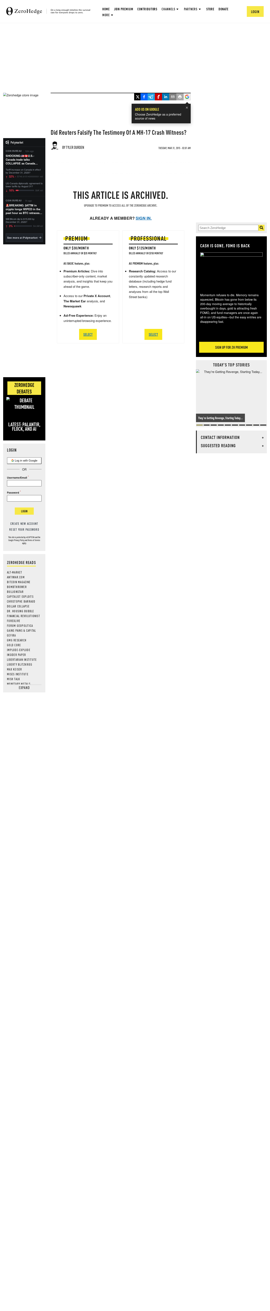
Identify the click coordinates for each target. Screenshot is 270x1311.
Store (210, 9)
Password (13, 492)
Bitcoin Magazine (18, 582)
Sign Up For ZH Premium (231, 347)
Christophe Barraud (21, 601)
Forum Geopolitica (20, 625)
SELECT (88, 334)
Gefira (11, 635)
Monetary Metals (18, 684)
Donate (223, 9)
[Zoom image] (231, 269)
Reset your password (24, 529)
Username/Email (17, 477)
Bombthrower (17, 587)
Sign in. (144, 218)
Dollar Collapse (18, 606)
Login (24, 511)
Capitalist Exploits (20, 596)
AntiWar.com (16, 577)
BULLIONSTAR (15, 592)
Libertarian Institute (22, 659)
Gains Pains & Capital (21, 630)
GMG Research (16, 640)
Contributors (147, 9)
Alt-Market (14, 572)
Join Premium (123, 9)
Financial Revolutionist (23, 616)
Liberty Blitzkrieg (19, 664)
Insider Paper (16, 655)
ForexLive (13, 621)
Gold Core (14, 645)
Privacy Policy (19, 540)
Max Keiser (14, 669)
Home (106, 9)
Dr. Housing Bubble (20, 611)
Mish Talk (13, 679)
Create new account (24, 523)
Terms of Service (34, 540)
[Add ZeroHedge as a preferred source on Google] (187, 97)
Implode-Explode (18, 650)
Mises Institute (17, 674)
